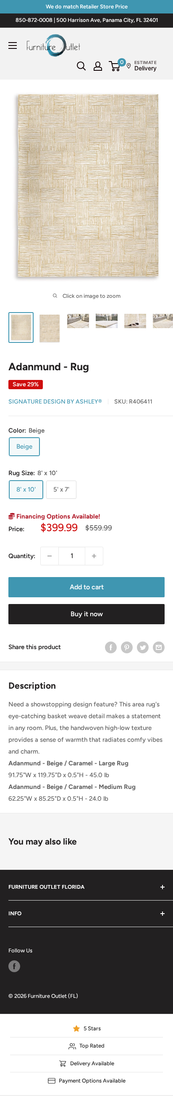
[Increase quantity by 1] (94, 556)
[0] (115, 66)
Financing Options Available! (57, 516)
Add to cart (87, 587)
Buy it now (87, 614)
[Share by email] (159, 647)
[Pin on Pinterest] (127, 647)
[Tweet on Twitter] (143, 647)
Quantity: (21, 556)
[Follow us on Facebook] (14, 966)
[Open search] (81, 66)
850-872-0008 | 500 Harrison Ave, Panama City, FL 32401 (87, 20)
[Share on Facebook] (111, 647)
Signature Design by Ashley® (55, 401)
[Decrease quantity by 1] (49, 556)
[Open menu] (12, 45)
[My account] (98, 66)
